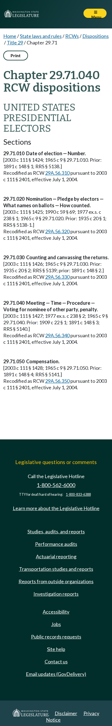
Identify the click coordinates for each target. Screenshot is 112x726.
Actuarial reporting (56, 556)
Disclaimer (66, 713)
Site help (56, 649)
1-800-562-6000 (56, 485)
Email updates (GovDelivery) (56, 674)
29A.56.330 (57, 277)
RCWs (72, 36)
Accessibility (56, 612)
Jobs (56, 624)
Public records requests (56, 637)
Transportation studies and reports (56, 569)
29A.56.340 (57, 335)
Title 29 (15, 43)
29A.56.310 (57, 173)
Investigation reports (56, 594)
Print (16, 55)
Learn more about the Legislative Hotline (56, 508)
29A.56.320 (57, 231)
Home (9, 36)
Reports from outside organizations (56, 581)
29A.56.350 (57, 381)
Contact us (56, 662)
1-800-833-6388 (78, 494)
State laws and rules (41, 36)
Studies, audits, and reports (56, 531)
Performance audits (56, 544)
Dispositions (95, 36)
